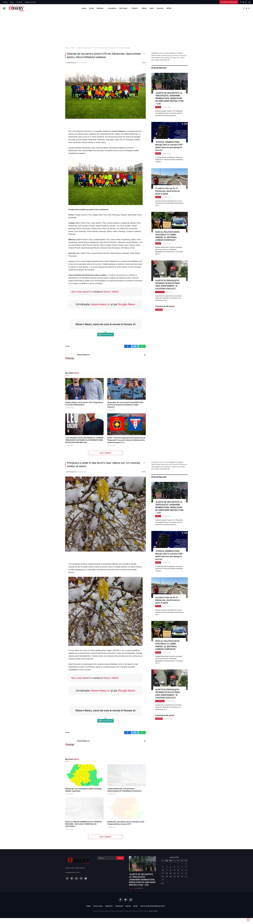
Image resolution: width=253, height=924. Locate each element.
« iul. (162, 883)
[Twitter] (58, 132)
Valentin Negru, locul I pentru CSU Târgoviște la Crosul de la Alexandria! (84, 403)
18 (167, 873)
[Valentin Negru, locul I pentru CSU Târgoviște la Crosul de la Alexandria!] (84, 389)
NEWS (169, 8)
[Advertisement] (126, 30)
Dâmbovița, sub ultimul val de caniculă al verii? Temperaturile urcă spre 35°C (125, 823)
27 (174, 876)
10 (163, 870)
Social (91, 8)
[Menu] (4, 8)
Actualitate (112, 8)
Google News (126, 304)
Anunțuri (160, 8)
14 (178, 870)
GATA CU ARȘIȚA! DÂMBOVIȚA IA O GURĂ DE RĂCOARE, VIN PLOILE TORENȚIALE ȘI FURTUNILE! (83, 824)
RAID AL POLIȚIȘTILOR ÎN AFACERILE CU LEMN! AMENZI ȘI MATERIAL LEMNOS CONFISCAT (167, 236)
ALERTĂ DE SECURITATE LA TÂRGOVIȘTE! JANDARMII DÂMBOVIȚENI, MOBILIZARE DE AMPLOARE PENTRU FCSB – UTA (169, 98)
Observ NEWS (111, 291)
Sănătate (100, 8)
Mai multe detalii (80, 291)
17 (162, 873)
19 (170, 873)
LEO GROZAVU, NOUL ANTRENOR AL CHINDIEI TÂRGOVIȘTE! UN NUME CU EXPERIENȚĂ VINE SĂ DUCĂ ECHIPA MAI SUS (84, 440)
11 (166, 870)
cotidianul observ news (228, 2)
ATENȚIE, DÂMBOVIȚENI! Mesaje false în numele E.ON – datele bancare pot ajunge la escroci (169, 146)
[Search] (249, 2)
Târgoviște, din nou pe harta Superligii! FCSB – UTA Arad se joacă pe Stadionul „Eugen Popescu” (125, 404)
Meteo (12, 2)
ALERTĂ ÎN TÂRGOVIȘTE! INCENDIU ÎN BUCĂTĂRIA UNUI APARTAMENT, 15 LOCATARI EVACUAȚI (167, 284)
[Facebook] (58, 128)
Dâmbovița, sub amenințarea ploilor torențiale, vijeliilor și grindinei (83, 790)
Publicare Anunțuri (30, 2)
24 (163, 876)
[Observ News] (16, 8)
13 (174, 870)
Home (84, 8)
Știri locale (123, 8)
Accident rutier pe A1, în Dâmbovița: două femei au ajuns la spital (167, 191)
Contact (5, 2)
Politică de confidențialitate (152, 906)
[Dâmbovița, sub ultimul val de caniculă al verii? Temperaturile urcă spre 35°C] (126, 808)
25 (167, 876)
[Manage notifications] (248, 919)
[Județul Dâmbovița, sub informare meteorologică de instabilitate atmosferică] (126, 775)
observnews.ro (100, 304)
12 (170, 870)
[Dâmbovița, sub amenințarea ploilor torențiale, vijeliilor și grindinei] (84, 775)
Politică (134, 8)
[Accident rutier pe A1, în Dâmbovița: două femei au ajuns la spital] (169, 178)
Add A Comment (105, 453)
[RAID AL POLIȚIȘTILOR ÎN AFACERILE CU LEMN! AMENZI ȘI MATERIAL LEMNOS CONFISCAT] (169, 222)
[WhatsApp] (58, 137)
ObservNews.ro (71, 62)
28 (178, 876)
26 (171, 876)
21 (178, 873)
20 (174, 873)
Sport (152, 8)
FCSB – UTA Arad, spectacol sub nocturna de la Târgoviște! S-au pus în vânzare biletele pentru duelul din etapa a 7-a (126, 440)
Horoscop (19, 2)
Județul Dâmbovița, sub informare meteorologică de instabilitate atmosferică (124, 790)
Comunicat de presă (164, 306)
